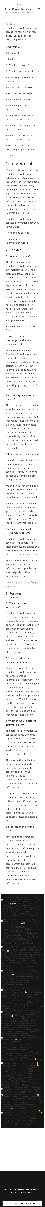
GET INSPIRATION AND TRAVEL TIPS (22, 1204)
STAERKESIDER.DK (27, 1192)
